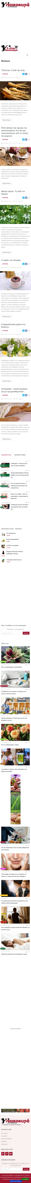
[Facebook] (7, 1153)
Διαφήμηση (4, 1141)
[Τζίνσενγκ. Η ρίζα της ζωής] (15, 90)
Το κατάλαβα (25, 1179)
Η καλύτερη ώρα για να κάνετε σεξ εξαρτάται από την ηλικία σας (19, 507)
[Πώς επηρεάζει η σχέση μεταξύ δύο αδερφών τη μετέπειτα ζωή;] (15, 915)
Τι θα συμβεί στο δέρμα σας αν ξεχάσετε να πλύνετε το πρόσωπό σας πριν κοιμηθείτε (13, 875)
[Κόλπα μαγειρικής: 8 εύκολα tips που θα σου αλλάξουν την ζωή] (15, 705)
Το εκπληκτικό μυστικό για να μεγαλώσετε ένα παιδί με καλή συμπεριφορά (14, 902)
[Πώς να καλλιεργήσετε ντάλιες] (15, 732)
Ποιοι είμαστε (4, 1133)
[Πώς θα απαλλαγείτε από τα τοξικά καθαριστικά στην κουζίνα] (15, 835)
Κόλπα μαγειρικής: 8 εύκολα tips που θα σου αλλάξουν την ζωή (14, 719)
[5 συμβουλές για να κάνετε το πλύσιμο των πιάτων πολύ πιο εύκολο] (15, 679)
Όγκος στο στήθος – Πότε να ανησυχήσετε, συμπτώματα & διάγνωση (19, 496)
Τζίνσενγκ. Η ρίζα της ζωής (13, 70)
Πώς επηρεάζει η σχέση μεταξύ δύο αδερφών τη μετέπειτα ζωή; (15, 928)
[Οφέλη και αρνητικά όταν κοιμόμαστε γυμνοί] (15, 941)
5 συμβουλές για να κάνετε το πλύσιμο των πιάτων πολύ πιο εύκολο (13, 692)
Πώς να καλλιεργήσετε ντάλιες (10, 744)
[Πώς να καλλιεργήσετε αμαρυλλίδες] (15, 654)
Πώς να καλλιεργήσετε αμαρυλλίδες (11, 667)
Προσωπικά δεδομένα (15, 1181)
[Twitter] (10, 1153)
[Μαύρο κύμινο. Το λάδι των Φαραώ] (15, 214)
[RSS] (3, 1153)
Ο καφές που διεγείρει (11, 260)
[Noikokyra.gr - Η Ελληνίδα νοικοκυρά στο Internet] (15, 4)
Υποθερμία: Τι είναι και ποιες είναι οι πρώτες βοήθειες (19, 464)
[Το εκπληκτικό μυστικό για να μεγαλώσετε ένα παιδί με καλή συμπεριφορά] (15, 888)
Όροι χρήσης (4, 1136)
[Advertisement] (15, 25)
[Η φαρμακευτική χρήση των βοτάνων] (15, 347)
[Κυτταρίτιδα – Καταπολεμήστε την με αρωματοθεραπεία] (15, 412)
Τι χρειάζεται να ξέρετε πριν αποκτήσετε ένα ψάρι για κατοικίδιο (14, 770)
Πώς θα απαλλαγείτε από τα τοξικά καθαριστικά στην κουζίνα (15, 848)
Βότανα (5, 74)
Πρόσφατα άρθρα (20, 455)
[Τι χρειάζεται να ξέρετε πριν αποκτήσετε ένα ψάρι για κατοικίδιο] (15, 756)
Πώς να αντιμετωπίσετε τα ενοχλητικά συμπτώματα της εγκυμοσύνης (19, 486)
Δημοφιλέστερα (6, 455)
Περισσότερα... (7, 120)
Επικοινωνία (4, 1144)
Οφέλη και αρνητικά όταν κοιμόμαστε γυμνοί (14, 954)
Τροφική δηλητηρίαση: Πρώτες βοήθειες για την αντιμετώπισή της (20, 475)
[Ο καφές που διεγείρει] (15, 280)
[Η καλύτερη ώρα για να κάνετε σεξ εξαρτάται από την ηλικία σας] (5, 506)
